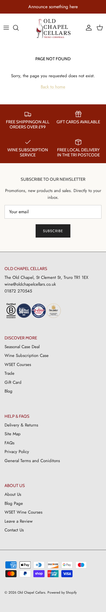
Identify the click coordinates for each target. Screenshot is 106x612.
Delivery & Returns (21, 425)
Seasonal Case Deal (22, 347)
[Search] (18, 27)
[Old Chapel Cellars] (53, 28)
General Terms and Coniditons (32, 461)
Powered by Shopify (62, 592)
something (58, 6)
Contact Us (14, 530)
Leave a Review (19, 521)
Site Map (13, 434)
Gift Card (13, 382)
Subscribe (53, 231)
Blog (8, 391)
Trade (9, 373)
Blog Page (14, 503)
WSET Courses (18, 364)
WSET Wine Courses (23, 512)
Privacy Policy (17, 452)
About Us (13, 494)
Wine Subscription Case (27, 355)
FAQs (9, 443)
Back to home (53, 87)
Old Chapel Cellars (31, 592)
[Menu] (6, 27)
